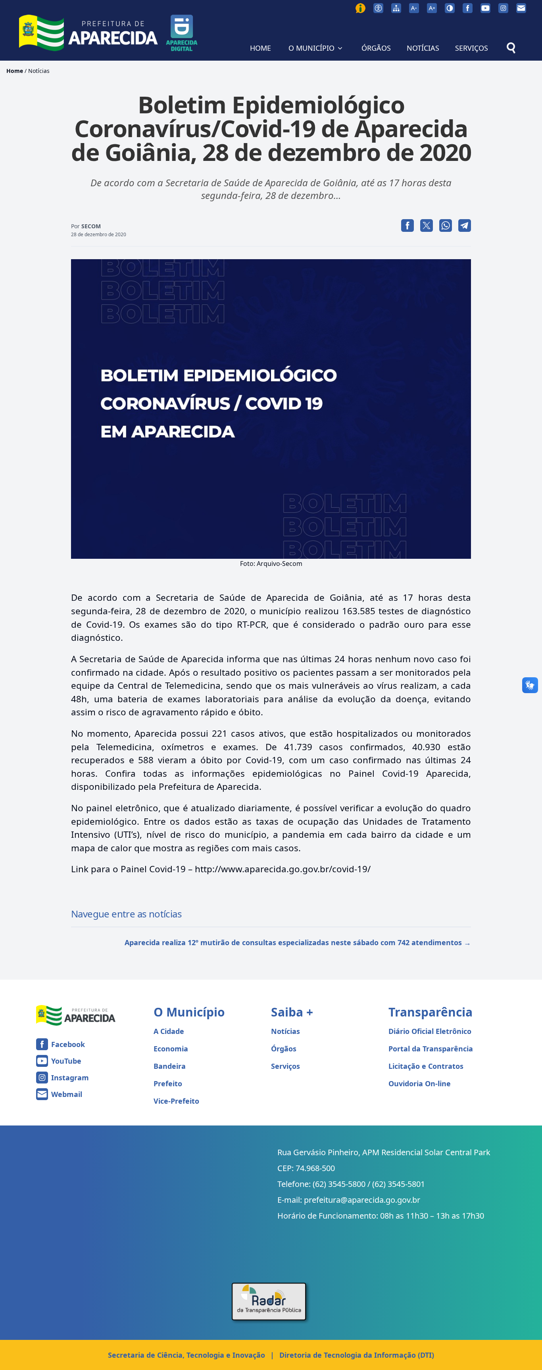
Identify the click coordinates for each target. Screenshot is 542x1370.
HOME (260, 48)
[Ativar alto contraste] (450, 8)
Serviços (285, 1066)
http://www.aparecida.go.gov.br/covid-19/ (283, 869)
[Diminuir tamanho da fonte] (414, 8)
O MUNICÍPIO (311, 48)
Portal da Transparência (430, 1048)
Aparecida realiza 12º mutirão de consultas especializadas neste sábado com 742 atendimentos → (298, 942)
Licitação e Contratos (425, 1066)
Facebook (68, 1044)
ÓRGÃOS (376, 48)
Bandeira (170, 1066)
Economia (171, 1048)
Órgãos (283, 1048)
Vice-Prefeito (176, 1101)
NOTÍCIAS (423, 48)
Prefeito (168, 1083)
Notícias (39, 71)
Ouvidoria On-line (419, 1083)
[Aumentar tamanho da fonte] (432, 8)
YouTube (66, 1061)
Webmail (66, 1094)
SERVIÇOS (471, 48)
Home (14, 71)
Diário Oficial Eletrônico (429, 1031)
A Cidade (169, 1031)
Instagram (70, 1077)
